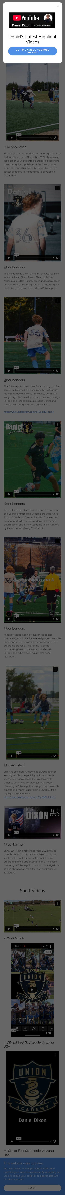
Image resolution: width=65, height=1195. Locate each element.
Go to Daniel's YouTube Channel (32, 51)
